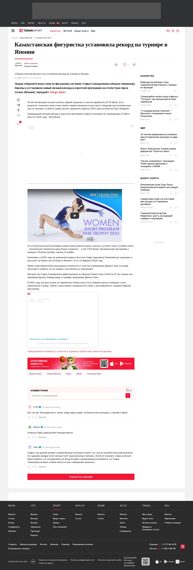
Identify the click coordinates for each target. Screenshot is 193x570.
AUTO (65, 23)
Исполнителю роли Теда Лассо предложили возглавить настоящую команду (159, 187)
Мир (93, 31)
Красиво (34, 514)
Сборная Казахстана (53, 374)
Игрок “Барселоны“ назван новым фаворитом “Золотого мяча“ (158, 150)
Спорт (55, 514)
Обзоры (123, 527)
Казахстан (55, 31)
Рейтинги (12, 531)
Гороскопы (35, 531)
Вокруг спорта (81, 31)
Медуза (36, 427)
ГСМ (35, 407)
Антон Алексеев (31, 63)
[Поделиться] (134, 64)
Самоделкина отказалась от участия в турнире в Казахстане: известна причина (69, 351)
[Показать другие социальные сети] (18, 115)
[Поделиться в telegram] (18, 105)
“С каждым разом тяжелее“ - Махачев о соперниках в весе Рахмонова (156, 113)
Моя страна (147, 514)
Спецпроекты (14, 527)
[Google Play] (169, 562)
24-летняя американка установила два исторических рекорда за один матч (159, 137)
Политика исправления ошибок (110, 560)
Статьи (11, 519)
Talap (35, 447)
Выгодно (34, 519)
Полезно (34, 523)
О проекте (12, 544)
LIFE (23, 23)
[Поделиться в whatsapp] (18, 100)
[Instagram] (183, 546)
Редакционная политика (83, 544)
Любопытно (36, 527)
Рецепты (34, 535)
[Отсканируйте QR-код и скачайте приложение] (80, 362)
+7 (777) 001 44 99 (169, 544)
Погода (11, 523)
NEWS (14, 23)
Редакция (65, 544)
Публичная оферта (46, 563)
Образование (170, 519)
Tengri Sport (58, 92)
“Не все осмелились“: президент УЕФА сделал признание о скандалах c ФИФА (157, 164)
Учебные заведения (173, 523)
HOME (52, 23)
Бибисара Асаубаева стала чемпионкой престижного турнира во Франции (158, 85)
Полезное (124, 519)
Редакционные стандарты (19, 549)
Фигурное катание (35, 374)
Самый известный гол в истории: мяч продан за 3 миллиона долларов (157, 201)
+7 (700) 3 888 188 (168, 549)
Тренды (56, 523)
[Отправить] (128, 395)
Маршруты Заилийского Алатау (150, 528)
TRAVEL (75, 23)
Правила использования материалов (53, 560)
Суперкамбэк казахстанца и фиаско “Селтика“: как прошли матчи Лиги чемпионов (159, 99)
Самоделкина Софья (94, 374)
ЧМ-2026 (67, 31)
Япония (79, 374)
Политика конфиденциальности (82, 560)
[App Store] (158, 562)
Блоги (122, 523)
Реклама (43, 544)
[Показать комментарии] (124, 64)
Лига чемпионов (60, 527)
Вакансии (54, 544)
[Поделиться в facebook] (18, 110)
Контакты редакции (28, 544)
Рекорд (68, 374)
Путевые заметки (149, 523)
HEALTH (42, 23)
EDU (84, 23)
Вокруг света (147, 519)
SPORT (31, 23)
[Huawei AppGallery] (180, 562)
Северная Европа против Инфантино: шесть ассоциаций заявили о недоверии (156, 216)
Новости (11, 514)
